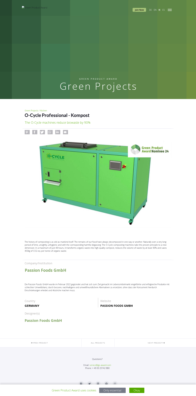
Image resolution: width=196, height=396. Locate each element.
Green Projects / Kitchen (36, 110)
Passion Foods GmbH (116, 306)
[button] (27, 132)
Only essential (112, 390)
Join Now (139, 9)
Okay (137, 390)
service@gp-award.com (100, 365)
